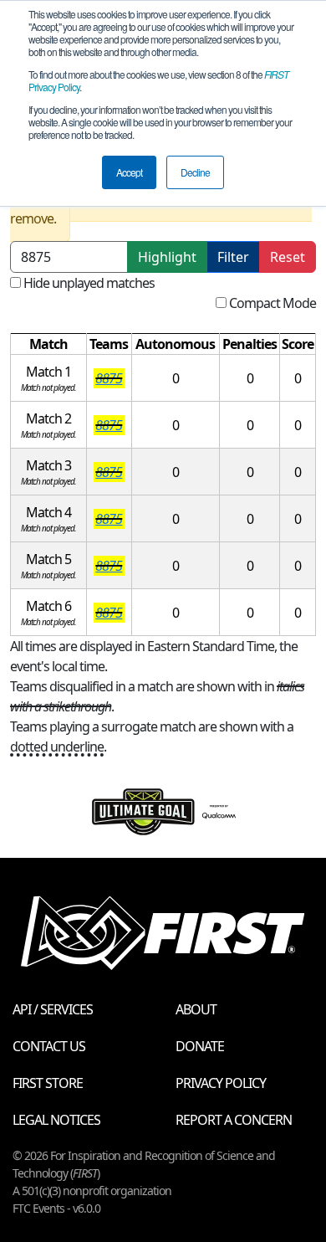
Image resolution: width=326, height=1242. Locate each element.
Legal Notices (56, 1120)
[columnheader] (49, 344)
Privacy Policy (221, 1083)
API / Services (53, 1009)
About (196, 1009)
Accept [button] (129, 172)
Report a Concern (234, 1120)
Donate (200, 1046)
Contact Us (49, 1046)
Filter (233, 257)
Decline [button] (195, 172)
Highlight (167, 257)
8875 (108, 378)
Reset (287, 257)
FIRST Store (48, 1083)
